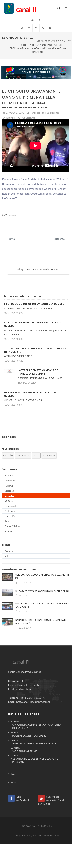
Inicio (23, 44)
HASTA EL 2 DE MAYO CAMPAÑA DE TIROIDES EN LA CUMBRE (37, 372)
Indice (8, 556)
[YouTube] (22, 28)
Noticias (34, 44)
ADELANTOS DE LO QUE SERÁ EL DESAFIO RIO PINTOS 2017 (34, 758)
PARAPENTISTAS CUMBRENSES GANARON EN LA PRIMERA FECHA (36, 725)
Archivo (9, 550)
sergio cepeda (37, 112)
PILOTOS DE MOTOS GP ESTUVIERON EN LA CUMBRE (34, 304)
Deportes (47, 44)
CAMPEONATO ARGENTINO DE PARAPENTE (33, 742)
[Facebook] (29, 28)
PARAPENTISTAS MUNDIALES (26, 749)
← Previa (9, 238)
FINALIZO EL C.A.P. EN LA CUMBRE (28, 734)
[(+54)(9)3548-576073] (43, 28)
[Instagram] (36, 28)
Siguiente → (61, 238)
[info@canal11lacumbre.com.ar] (49, 28)
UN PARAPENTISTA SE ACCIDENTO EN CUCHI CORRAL (42, 591)
